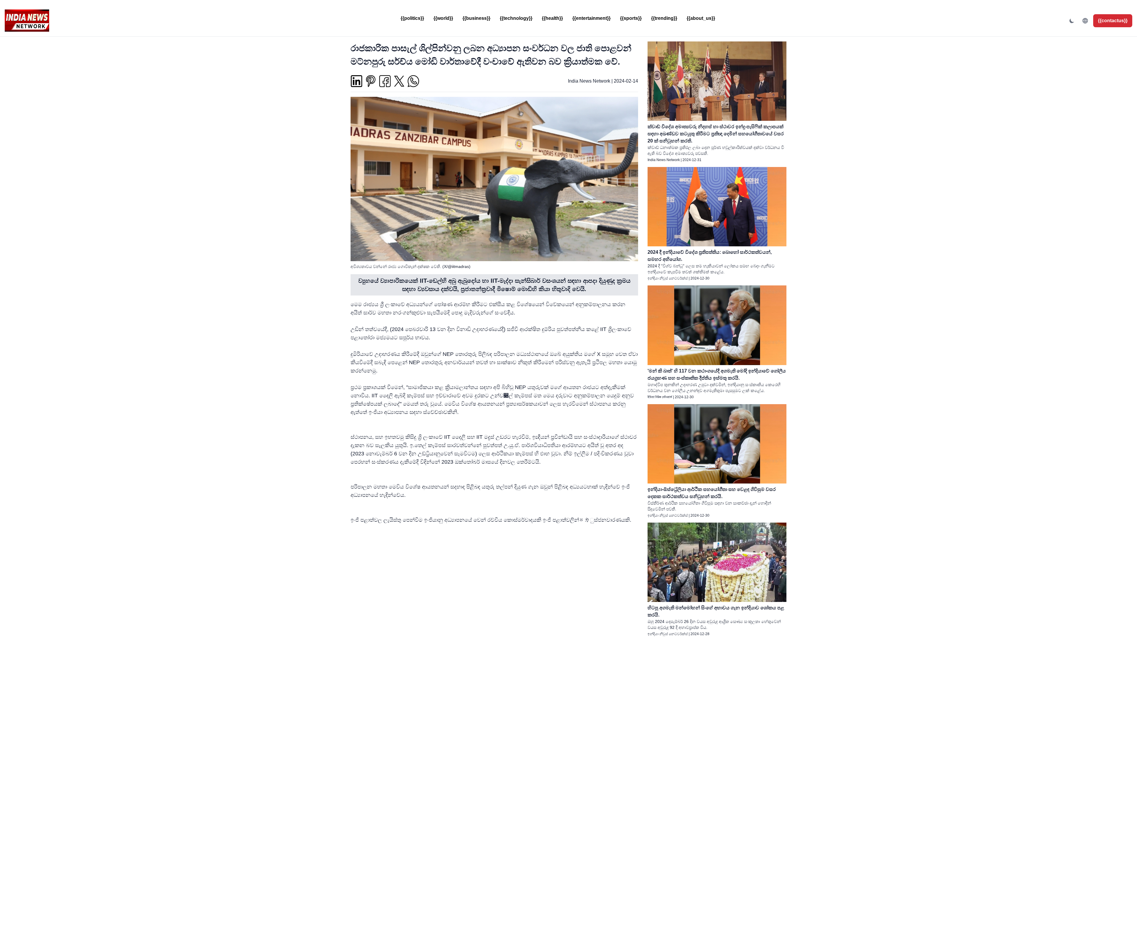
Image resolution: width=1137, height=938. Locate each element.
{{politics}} (412, 18)
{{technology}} (516, 18)
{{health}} (552, 18)
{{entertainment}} (591, 18)
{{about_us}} (701, 18)
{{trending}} (664, 18)
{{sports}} (631, 18)
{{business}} (476, 18)
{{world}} (443, 18)
